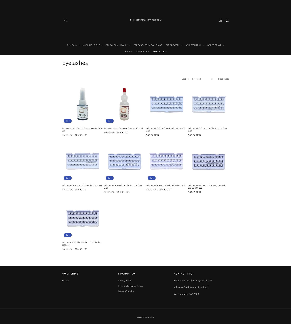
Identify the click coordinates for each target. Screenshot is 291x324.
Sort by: (185, 78)
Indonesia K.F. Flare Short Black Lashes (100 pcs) (165, 129)
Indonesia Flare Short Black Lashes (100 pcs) (82, 185)
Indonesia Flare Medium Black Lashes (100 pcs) (123, 186)
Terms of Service (126, 291)
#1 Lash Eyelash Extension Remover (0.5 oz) (123, 128)
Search (65, 280)
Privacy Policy (124, 280)
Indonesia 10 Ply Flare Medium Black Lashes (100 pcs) (81, 243)
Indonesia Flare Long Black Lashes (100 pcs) (165, 185)
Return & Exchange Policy (130, 286)
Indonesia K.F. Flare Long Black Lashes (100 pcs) (207, 129)
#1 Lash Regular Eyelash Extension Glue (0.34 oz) (82, 129)
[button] (65, 20)
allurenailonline (148, 317)
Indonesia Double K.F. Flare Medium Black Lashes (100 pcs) (206, 186)
